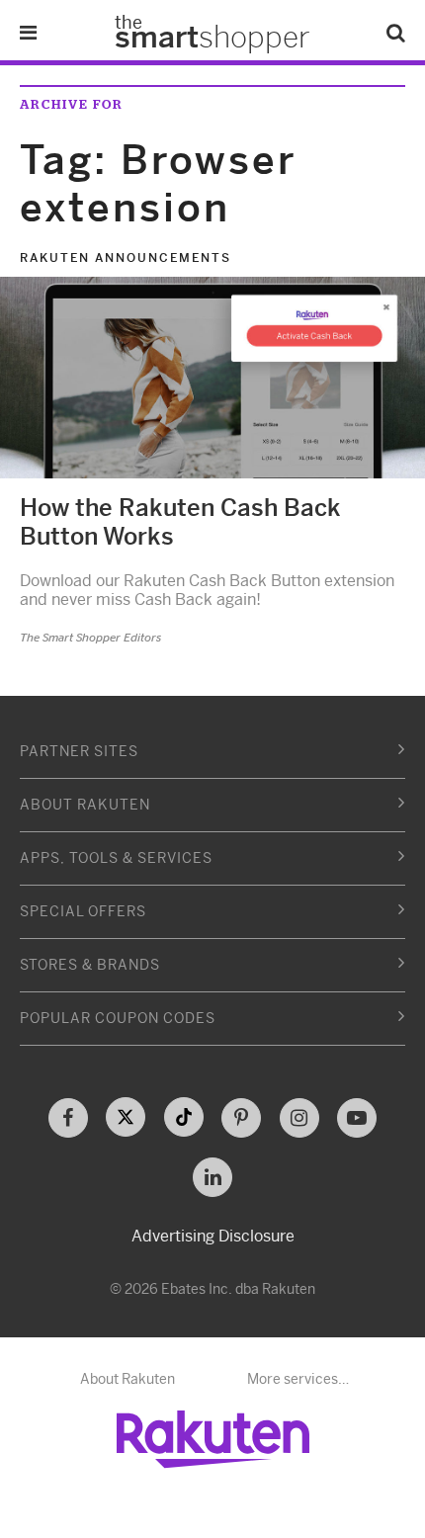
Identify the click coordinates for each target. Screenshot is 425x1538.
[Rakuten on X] (125, 1117)
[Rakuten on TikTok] (184, 1117)
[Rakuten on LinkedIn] (212, 1177)
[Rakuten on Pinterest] (241, 1118)
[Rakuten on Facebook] (68, 1118)
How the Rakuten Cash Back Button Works (180, 522)
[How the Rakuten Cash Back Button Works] (212, 377)
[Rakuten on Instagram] (299, 1118)
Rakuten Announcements (125, 258)
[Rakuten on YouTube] (357, 1118)
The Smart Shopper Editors (90, 637)
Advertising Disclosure (213, 1236)
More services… (298, 1379)
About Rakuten (127, 1379)
